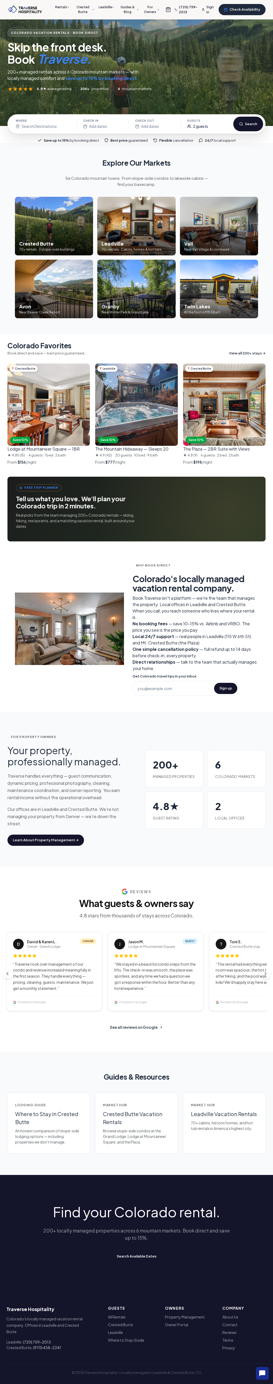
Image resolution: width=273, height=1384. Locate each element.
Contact (230, 1324)
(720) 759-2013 (37, 1342)
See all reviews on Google (134, 1027)
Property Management (185, 1316)
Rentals (62, 7)
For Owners (151, 9)
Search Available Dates (136, 1256)
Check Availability (245, 9)
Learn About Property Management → (46, 840)
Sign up (225, 688)
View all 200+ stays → (247, 353)
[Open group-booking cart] (168, 9)
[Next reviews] (265, 973)
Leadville (106, 7)
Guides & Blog (129, 9)
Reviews (229, 1332)
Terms (227, 1340)
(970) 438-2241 (47, 1347)
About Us (230, 1316)
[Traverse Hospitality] (25, 9)
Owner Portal (176, 1324)
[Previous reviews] (7, 973)
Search (251, 124)
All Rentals (117, 1316)
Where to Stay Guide (126, 1340)
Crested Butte (85, 9)
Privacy (228, 1347)
